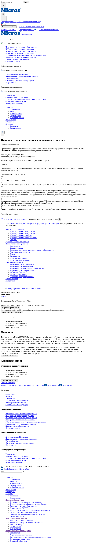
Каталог (15, 223)
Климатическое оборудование (17, 59)
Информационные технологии (18, 518)
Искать (25, 2)
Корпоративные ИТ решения (17, 74)
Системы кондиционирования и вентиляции (27, 514)
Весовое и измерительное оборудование (21, 51)
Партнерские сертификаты (16, 403)
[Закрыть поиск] (3, 5)
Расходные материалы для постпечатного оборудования (32, 250)
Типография (10, 95)
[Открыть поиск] (3, 132)
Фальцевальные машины (20, 260)
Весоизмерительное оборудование (23, 506)
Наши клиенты (16, 114)
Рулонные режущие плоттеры (17, 242)
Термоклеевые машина (19, 258)
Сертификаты (15, 116)
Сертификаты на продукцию (17, 405)
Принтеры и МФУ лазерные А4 (22, 231)
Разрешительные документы (17, 400)
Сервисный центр (13, 61)
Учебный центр (12, 78)
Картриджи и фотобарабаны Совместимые (27, 268)
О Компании (10, 394)
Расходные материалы (26, 223)
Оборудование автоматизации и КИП (20, 53)
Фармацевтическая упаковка (17, 97)
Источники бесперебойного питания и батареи (28, 504)
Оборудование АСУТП (19, 508)
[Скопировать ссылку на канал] (59, 219)
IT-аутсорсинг (11, 83)
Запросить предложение (10, 308)
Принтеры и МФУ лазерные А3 (22, 234)
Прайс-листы (11, 120)
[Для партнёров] (3, 14)
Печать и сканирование (15, 229)
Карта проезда (15, 128)
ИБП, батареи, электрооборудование (20, 49)
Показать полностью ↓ (9, 356)
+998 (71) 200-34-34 (8, 30)
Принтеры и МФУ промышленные (23, 238)
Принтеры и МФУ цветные (21, 236)
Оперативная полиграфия (16, 101)
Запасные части (12, 279)
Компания (9, 107)
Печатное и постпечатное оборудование (21, 47)
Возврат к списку (8, 383)
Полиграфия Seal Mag (14, 104)
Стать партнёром (9, 27)
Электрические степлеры (20, 252)
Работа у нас (10, 122)
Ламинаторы (15, 256)
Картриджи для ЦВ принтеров (47, 223)
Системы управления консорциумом (20, 80)
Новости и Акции (17, 118)
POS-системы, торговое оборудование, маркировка (26, 55)
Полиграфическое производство (18, 531)
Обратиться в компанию (49, 30)
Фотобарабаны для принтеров (22, 277)
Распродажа (10, 281)
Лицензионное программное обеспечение (22, 76)
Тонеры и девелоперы (18, 275)
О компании (15, 109)
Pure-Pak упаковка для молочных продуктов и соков (26, 99)
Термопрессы (15, 246)
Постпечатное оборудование (17, 244)
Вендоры (13, 112)
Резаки (12, 254)
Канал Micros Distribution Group (28, 22)
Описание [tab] (18, 312)
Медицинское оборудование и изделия (21, 57)
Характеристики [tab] (7, 312)
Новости (9, 396)
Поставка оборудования (15, 500)
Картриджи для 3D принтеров (22, 271)
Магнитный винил (17, 273)
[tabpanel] (44, 322)
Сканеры (13, 240)
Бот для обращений (8, 22)
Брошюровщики (16, 248)
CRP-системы (15, 527)
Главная (9, 223)
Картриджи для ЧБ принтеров (22, 266)
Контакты (9, 124)
